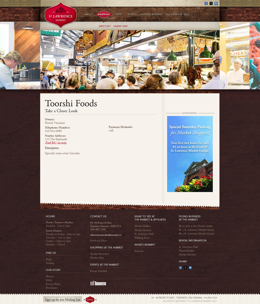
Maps (49, 259)
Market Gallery (143, 226)
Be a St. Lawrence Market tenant (196, 230)
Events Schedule (98, 271)
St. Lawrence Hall (144, 234)
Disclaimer (51, 288)
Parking (50, 263)
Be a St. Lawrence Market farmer (196, 233)
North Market (186, 250)
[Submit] (90, 299)
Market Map (97, 258)
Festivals (139, 251)
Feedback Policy (98, 240)
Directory (105, 26)
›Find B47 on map (55, 143)
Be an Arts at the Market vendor (196, 226)
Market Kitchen (143, 230)
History (50, 276)
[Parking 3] (190, 191)
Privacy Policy (53, 284)
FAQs (49, 280)
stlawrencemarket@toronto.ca (105, 235)
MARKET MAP (121, 26)
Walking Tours (142, 238)
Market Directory (99, 254)
